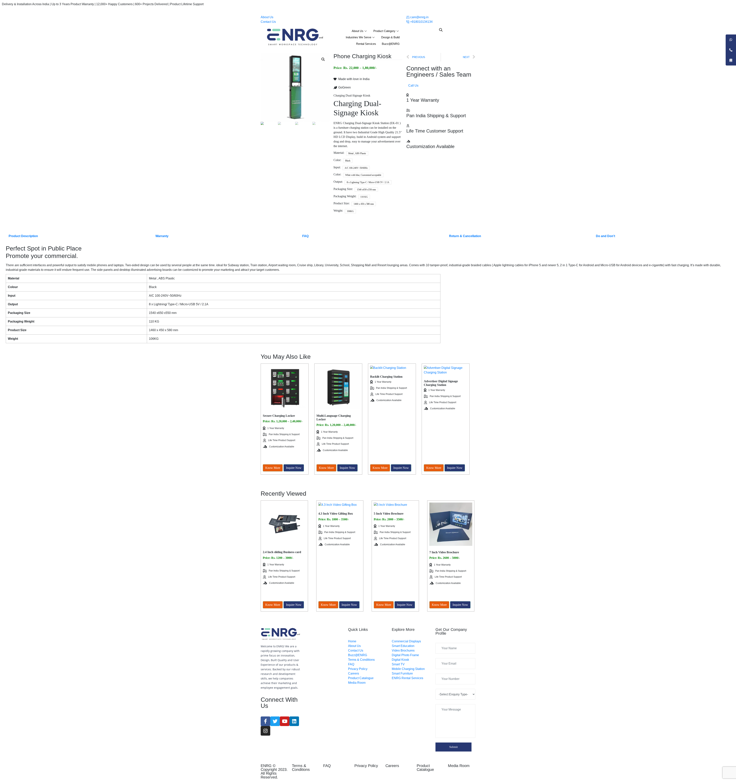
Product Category (384, 31)
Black (347, 160)
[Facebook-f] (265, 721)
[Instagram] (265, 731)
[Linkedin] (294, 721)
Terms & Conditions (301, 768)
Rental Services (366, 43)
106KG (350, 211)
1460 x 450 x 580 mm (364, 204)
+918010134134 (421, 21)
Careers (392, 766)
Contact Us (268, 21)
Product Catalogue (425, 768)
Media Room (459, 766)
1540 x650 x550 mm (366, 189)
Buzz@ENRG (391, 43)
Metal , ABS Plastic (357, 153)
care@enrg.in (419, 17)
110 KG (364, 197)
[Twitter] (275, 721)
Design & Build (390, 37)
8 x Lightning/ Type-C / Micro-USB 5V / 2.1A (368, 182)
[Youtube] (284, 721)
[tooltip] (731, 39)
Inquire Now (293, 467)
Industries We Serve (358, 37)
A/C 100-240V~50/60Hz (356, 168)
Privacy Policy (366, 766)
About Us (267, 17)
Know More (272, 467)
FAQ (327, 766)
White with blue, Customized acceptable (363, 175)
